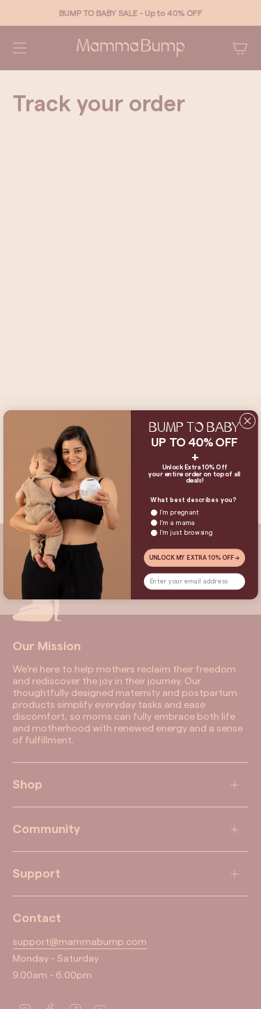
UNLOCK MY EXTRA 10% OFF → (194, 557)
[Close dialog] (247, 420)
